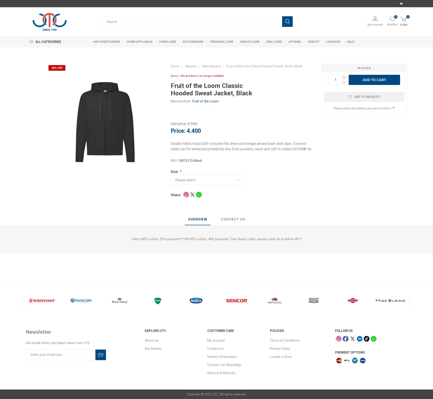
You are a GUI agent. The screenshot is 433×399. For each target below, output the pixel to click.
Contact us (215, 349)
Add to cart (374, 80)
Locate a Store (281, 357)
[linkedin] (359, 339)
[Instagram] (338, 339)
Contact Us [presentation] (233, 219)
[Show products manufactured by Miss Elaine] (391, 300)
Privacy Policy (280, 349)
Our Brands (153, 349)
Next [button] (409, 300)
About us (151, 340)
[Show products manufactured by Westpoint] (42, 300)
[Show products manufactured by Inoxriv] (352, 300)
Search (287, 21)
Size (175, 172)
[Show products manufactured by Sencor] (236, 300)
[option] (42, 300)
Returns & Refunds (221, 373)
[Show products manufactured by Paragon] (81, 300)
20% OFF (57, 68)
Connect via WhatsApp (224, 365)
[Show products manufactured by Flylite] (314, 300)
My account (375, 24)
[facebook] (345, 339)
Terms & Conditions (284, 340)
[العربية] (401, 3)
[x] (352, 339)
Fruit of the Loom (205, 101)
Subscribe (100, 355)
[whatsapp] (373, 339)
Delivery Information (222, 357)
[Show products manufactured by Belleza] (197, 300)
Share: (176, 195)
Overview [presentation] (197, 219)
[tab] (198, 219)
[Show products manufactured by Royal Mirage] (120, 300)
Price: (178, 131)
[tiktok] (366, 339)
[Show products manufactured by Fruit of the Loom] (275, 300)
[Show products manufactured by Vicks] (158, 300)
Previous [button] (23, 300)
